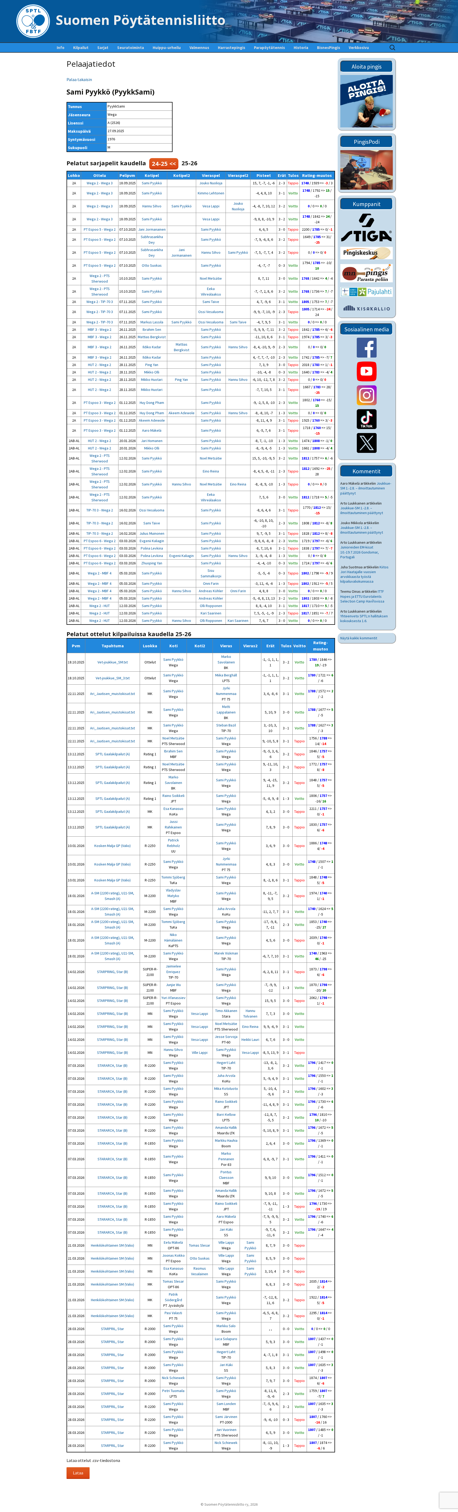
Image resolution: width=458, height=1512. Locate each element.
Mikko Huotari (151, 379)
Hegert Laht (226, 1062)
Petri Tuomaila (173, 1390)
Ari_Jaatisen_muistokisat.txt (112, 693)
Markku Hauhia (226, 1140)
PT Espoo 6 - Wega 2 (100, 540)
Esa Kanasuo (173, 808)
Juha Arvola (226, 908)
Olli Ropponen (211, 605)
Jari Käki (226, 1229)
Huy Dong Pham (152, 402)
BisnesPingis (328, 47)
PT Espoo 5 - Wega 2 (100, 229)
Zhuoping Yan (151, 563)
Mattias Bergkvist (152, 336)
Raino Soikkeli (173, 795)
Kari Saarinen (211, 613)
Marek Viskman (226, 953)
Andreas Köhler (211, 590)
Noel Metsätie (211, 278)
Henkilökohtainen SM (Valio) (112, 1245)
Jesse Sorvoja (226, 1036)
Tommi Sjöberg (173, 877)
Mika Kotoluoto (226, 1088)
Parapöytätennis (269, 47)
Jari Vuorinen (226, 1429)
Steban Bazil (226, 725)
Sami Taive (210, 301)
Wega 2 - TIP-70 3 (99, 301)
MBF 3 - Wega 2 (99, 329)
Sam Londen (226, 1403)
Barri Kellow (226, 1114)
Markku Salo (226, 1325)
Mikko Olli (151, 372)
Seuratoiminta (130, 47)
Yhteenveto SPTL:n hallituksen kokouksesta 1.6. (364, 618)
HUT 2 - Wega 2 (99, 364)
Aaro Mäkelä (151, 430)
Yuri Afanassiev (173, 997)
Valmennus (199, 47)
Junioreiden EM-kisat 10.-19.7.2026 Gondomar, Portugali (359, 552)
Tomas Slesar (199, 1245)
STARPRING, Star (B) (112, 971)
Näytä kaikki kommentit (358, 638)
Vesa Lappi (210, 206)
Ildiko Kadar (152, 347)
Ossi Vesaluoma (210, 311)
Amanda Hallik (226, 1127)
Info (60, 47)
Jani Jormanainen (152, 229)
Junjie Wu (173, 984)
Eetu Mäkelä (173, 1242)
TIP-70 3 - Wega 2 (99, 510)
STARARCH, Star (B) (112, 1065)
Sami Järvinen (226, 1416)
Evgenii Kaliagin (152, 540)
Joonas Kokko (173, 1255)
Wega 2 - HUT (99, 605)
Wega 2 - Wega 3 (100, 183)
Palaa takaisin (79, 79)
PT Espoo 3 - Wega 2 (100, 402)
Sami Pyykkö (152, 183)
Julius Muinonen (151, 533)
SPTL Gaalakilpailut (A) (112, 754)
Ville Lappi (200, 1052)
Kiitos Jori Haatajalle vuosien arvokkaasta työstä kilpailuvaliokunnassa (364, 574)
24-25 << (164, 163)
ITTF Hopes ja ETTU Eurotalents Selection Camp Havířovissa (362, 596)
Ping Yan (151, 364)
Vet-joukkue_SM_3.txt (113, 678)
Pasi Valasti (173, 1312)
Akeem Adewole (182, 413)
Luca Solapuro (226, 1338)
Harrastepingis (231, 47)
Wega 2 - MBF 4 (99, 573)
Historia (301, 47)
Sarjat (102, 47)
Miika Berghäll (226, 675)
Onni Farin (211, 583)
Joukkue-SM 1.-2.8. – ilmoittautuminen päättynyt (365, 488)
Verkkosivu (359, 47)
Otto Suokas (152, 265)
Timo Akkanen (226, 1010)
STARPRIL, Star (112, 1328)
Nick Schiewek (173, 1377)
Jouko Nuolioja (210, 183)
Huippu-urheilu (167, 47)
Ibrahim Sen (152, 329)
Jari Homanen (151, 440)
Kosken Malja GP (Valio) (112, 845)
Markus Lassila (151, 322)
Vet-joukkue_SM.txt (113, 662)
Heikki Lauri (250, 1039)
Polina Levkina (152, 548)
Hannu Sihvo (151, 206)
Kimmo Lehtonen (211, 193)
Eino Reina (211, 471)
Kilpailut (81, 47)
